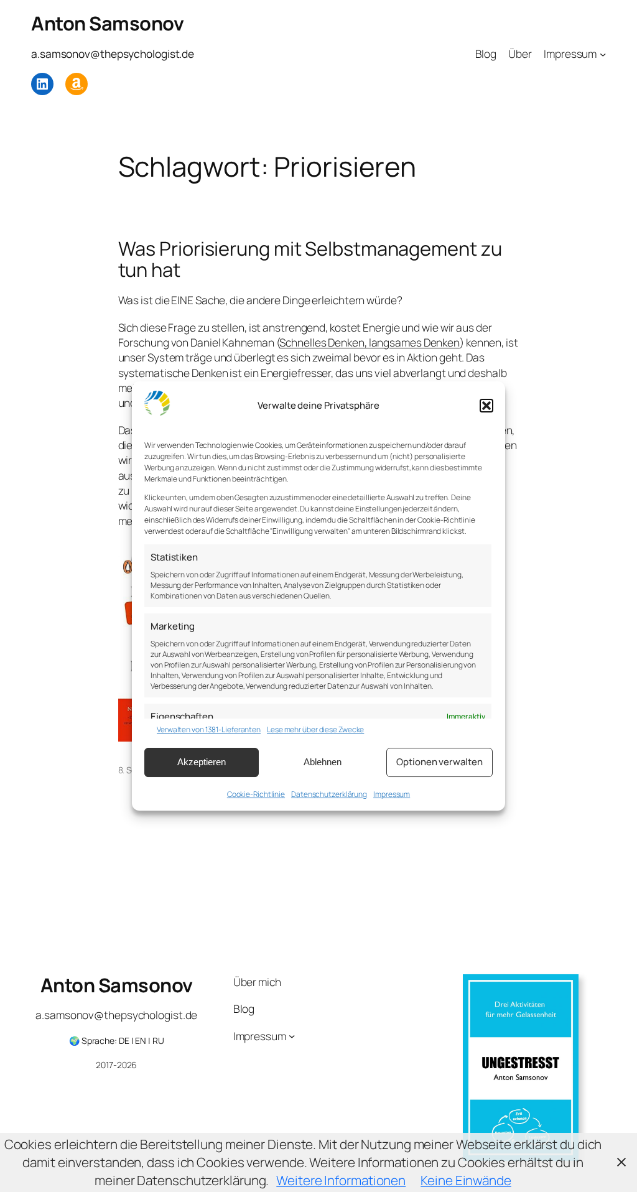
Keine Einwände (466, 1180)
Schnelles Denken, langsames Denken (369, 342)
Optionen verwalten (439, 761)
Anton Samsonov (107, 23)
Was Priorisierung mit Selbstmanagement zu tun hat (310, 259)
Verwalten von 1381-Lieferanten (209, 730)
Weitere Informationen (341, 1180)
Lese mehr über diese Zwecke (315, 730)
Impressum (391, 794)
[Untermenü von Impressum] (603, 53)
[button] (486, 405)
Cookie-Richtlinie (256, 794)
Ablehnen (323, 762)
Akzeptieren (201, 762)
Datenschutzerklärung (329, 794)
